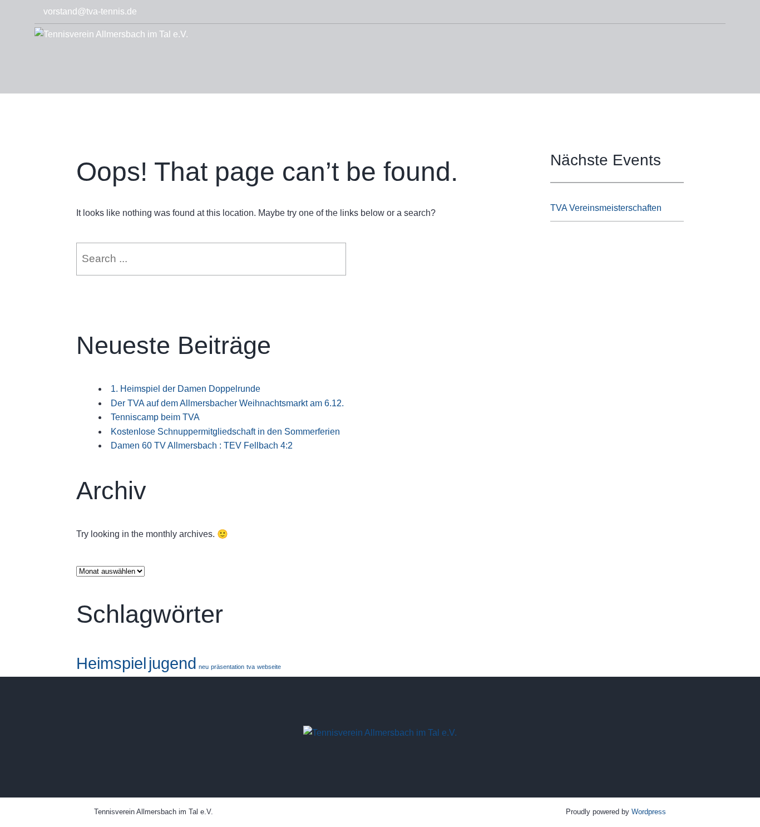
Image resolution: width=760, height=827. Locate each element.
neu (204, 666)
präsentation (227, 666)
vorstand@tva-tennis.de (90, 11)
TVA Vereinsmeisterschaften (606, 208)
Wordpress (648, 812)
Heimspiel (111, 663)
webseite (269, 666)
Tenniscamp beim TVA (155, 417)
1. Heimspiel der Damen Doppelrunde (185, 388)
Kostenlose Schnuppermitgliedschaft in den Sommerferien (225, 431)
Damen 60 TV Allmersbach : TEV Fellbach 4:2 (202, 445)
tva (250, 666)
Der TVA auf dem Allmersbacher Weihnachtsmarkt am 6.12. (227, 403)
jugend (172, 663)
